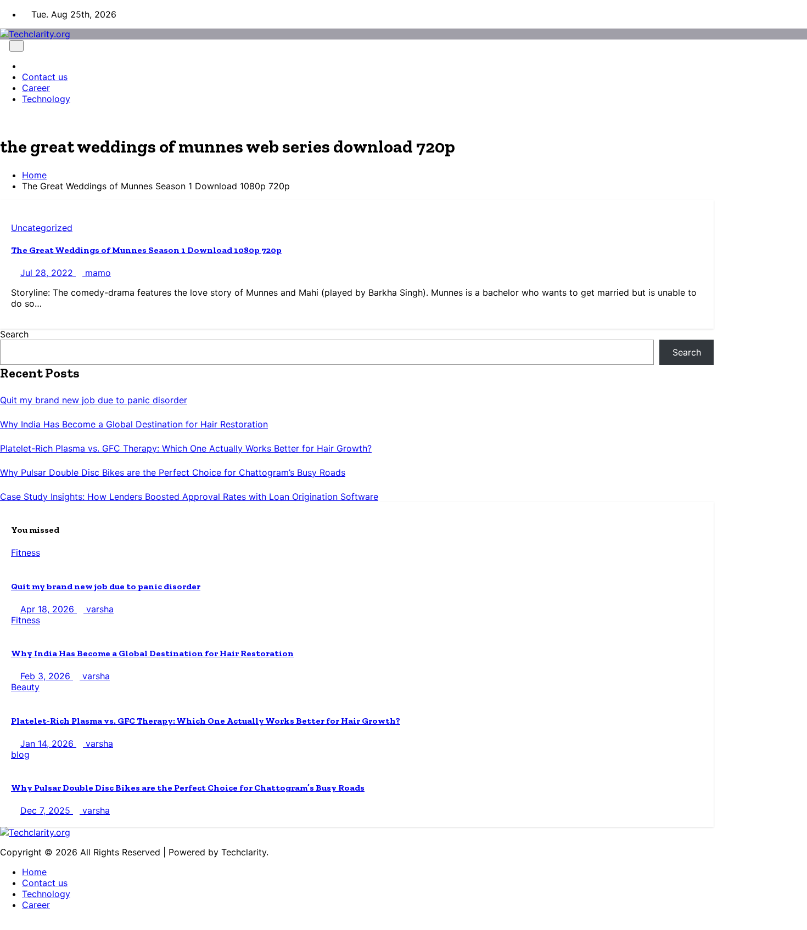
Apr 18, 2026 (48, 609)
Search (14, 334)
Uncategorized (41, 227)
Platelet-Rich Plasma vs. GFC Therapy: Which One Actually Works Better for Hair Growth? (186, 448)
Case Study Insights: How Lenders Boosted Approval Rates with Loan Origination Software (189, 496)
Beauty (25, 686)
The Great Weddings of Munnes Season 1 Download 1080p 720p (146, 250)
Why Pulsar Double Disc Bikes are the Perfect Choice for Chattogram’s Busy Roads (172, 472)
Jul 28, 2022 (48, 272)
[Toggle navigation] (16, 46)
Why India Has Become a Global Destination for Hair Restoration (134, 424)
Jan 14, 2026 (48, 743)
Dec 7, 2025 (46, 810)
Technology (46, 98)
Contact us (45, 76)
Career (36, 87)
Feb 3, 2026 (46, 675)
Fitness (25, 552)
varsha (98, 609)
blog (20, 754)
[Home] (25, 65)
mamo (96, 272)
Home (34, 175)
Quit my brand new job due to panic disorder (93, 399)
